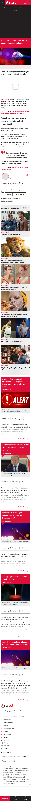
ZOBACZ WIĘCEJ (19, 194)
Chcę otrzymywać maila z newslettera (14, 766)
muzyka (19, 190)
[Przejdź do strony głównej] (11, 2)
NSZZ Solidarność (27, 2)
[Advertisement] (15, 23)
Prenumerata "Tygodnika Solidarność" (14, 717)
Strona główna (4, 7)
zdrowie (8, 194)
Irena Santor (5, 99)
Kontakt (6, 732)
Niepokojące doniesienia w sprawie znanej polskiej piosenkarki (15, 113)
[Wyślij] (28, 760)
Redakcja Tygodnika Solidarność (12, 711)
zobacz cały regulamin (9, 783)
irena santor (9, 190)
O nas (5, 714)
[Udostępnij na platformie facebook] (20, 183)
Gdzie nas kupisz (8, 723)
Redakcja (6, 726)
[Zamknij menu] (2, 2)
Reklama (6, 737)
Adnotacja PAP (8, 734)
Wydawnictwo (7, 720)
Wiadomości (13, 7)
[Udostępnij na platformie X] (23, 183)
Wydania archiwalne (9, 729)
